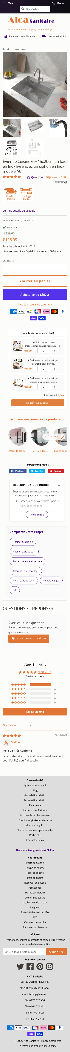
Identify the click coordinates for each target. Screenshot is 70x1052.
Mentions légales (35, 825)
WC (35, 917)
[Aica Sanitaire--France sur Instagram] (49, 968)
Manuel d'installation (35, 795)
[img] (12, 735)
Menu (10, 3)
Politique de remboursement (35, 815)
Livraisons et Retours (35, 810)
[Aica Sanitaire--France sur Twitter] (20, 968)
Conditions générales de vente (35, 820)
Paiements (35, 805)
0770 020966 (37, 1000)
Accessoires (35, 888)
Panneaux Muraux (35, 892)
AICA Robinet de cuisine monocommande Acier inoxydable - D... (43, 344)
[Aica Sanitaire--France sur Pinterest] (40, 968)
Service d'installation (35, 800)
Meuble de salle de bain (35, 902)
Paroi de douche (35, 873)
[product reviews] (12, 177)
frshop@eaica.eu (38, 994)
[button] (12, 177)
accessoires (20, 49)
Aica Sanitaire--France (36, 1041)
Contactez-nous (35, 840)
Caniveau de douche (35, 922)
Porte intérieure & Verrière (35, 912)
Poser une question (30, 638)
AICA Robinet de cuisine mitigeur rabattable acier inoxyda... (43, 361)
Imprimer (59, 182)
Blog (35, 790)
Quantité (8, 260)
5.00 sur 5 (44, 672)
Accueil (6, 49)
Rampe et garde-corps (35, 927)
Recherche (35, 835)
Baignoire (35, 907)
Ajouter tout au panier (37, 403)
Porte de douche (35, 863)
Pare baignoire (35, 878)
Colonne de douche (35, 897)
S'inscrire (56, 952)
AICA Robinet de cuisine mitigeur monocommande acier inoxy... (43, 379)
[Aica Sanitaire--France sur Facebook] (30, 968)
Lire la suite (37, 514)
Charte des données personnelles (35, 830)
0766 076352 (37, 1006)
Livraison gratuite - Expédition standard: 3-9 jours (32, 251)
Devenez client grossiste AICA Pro (35, 850)
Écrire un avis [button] (35, 711)
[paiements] (37, 315)
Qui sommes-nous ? (35, 785)
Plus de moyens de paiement (35, 304)
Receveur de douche (35, 882)
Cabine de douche (35, 868)
